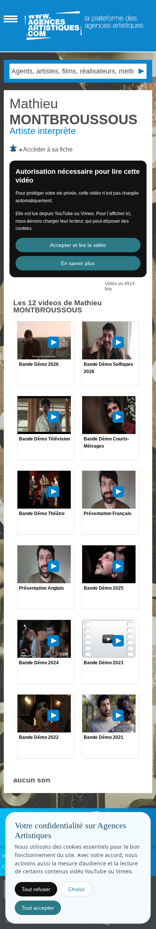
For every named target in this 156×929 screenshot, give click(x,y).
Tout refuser (36, 889)
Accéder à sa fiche (48, 149)
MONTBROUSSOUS (73, 111)
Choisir (76, 889)
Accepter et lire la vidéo (78, 245)
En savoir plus (78, 263)
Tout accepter (38, 908)
